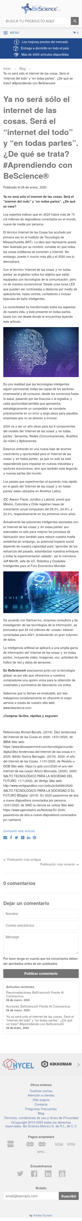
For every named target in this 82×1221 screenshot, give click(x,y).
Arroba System (42, 1215)
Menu (16, 32)
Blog (22, 68)
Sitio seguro (41, 1099)
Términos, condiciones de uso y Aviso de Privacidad (41, 1117)
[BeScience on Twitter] (20, 1175)
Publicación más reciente (57, 864)
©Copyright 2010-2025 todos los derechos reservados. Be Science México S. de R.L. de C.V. (41, 1124)
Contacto (41, 1104)
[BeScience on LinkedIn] (48, 1173)
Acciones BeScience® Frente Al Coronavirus (38, 1006)
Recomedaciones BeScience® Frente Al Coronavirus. (35, 994)
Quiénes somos (41, 1090)
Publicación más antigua (24, 859)
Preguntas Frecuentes (41, 1108)
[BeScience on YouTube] (62, 1173)
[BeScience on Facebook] (34, 1175)
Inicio (6, 68)
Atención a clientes (41, 1095)
